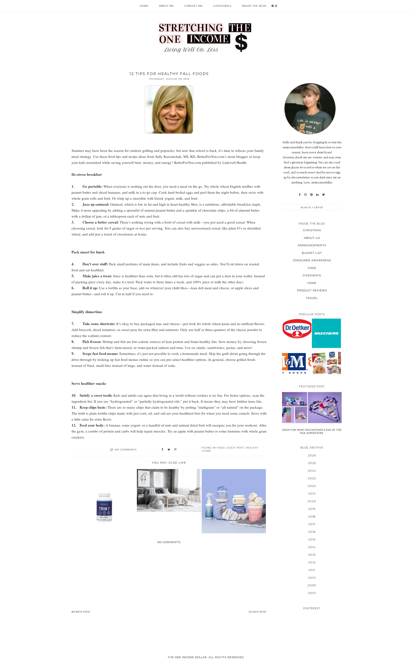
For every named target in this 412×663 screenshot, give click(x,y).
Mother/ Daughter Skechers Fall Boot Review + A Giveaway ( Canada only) (326, 333)
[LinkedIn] (317, 195)
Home (144, 5)
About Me (166, 5)
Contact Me (194, 5)
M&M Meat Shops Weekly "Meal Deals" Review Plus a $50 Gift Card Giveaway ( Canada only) (296, 362)
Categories (222, 5)
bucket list (312, 253)
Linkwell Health (234, 162)
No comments (126, 449)
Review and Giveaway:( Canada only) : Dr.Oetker (297, 328)
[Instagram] (305, 195)
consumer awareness (312, 260)
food (221, 447)
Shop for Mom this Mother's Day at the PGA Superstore (312, 431)
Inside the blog (254, 5)
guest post (235, 447)
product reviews (312, 290)
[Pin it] (175, 450)
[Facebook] (300, 195)
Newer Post (81, 611)
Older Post (258, 611)
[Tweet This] (169, 450)
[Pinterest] (311, 195)
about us (312, 238)
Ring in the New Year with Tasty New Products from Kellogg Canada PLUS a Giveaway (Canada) (326, 362)
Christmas (312, 230)
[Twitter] (323, 195)
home (311, 283)
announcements (312, 245)
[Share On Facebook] (162, 450)
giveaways (312, 275)
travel (312, 298)
